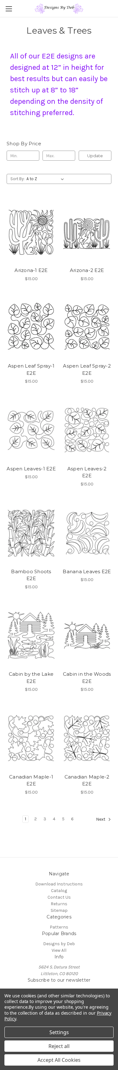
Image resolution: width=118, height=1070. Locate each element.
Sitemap (59, 910)
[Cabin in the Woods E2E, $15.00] (86, 635)
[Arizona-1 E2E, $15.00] (31, 231)
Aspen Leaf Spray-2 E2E (87, 369)
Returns (59, 903)
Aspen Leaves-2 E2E (87, 472)
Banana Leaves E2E (87, 571)
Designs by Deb (59, 943)
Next (101, 819)
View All (59, 950)
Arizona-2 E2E (87, 270)
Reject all (59, 1046)
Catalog (59, 890)
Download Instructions (59, 884)
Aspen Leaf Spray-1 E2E (31, 369)
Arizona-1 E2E (31, 270)
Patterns (59, 927)
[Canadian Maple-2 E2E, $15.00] (86, 738)
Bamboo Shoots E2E (31, 575)
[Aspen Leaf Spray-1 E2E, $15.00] (31, 327)
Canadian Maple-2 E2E (87, 780)
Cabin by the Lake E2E (31, 677)
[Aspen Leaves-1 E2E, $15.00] (31, 430)
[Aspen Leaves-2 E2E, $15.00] (86, 430)
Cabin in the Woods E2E (87, 677)
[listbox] (46, 179)
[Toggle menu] (8, 8)
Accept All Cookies (59, 1059)
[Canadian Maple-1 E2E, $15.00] (31, 738)
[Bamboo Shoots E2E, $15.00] (31, 533)
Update (95, 155)
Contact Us (59, 897)
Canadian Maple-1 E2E (31, 780)
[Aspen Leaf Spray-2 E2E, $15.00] (86, 327)
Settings (59, 1032)
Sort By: (17, 178)
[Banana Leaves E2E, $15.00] (86, 533)
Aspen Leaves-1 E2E (31, 469)
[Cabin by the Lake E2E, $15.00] (31, 635)
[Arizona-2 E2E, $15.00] (86, 231)
